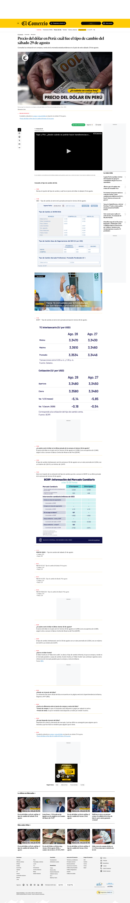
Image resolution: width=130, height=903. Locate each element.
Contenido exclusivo (21, 875)
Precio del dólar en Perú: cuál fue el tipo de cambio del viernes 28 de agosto (78, 816)
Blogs (34, 871)
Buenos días (53, 870)
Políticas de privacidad (72, 867)
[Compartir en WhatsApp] (19, 133)
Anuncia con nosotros (72, 865)
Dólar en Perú (64, 784)
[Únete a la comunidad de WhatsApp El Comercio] (78, 124)
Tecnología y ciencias (38, 861)
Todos (51, 868)
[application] (68, 151)
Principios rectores (71, 861)
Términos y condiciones (72, 859)
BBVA (42, 661)
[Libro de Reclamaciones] (110, 884)
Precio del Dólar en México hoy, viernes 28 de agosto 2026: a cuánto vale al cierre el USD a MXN (53, 848)
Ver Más (82, 784)
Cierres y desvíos (72, 30)
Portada (18, 859)
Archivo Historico (37, 869)
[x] (27, 885)
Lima (17, 879)
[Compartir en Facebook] (19, 137)
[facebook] (23, 885)
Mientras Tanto (53, 877)
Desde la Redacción (54, 871)
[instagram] (31, 885)
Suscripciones (53, 859)
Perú (34, 859)
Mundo (18, 877)
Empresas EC (82, 30)
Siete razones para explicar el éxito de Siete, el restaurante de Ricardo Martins (112, 215)
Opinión (18, 869)
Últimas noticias (20, 861)
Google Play (70, 884)
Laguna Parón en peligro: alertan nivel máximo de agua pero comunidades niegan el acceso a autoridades (113, 179)
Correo (85, 863)
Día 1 (51, 875)
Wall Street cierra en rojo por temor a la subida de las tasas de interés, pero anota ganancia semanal (102, 817)
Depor (85, 867)
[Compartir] (19, 129)
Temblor (65, 30)
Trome (85, 865)
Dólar (57, 784)
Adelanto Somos (54, 873)
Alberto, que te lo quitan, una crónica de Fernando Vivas (112, 187)
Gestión (85, 861)
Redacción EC (39, 128)
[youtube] (35, 885)
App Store (60, 884)
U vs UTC (89, 30)
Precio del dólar (74, 784)
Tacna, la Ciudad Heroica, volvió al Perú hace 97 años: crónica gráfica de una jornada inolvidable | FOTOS (113, 206)
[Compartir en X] (19, 140)
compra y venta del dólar (39, 116)
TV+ (34, 865)
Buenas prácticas (71, 863)
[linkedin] (38, 885)
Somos (18, 873)
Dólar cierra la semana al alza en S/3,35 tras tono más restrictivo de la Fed (103, 848)
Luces (34, 863)
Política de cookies (71, 873)
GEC (85, 859)
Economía (18, 867)
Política (18, 865)
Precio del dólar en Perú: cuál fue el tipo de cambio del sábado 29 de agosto (29, 816)
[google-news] (42, 885)
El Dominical (36, 867)
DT (17, 871)
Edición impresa (37, 873)
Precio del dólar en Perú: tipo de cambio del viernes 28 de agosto (37, 118)
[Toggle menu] (18, 23)
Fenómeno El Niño (48, 30)
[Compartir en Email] (19, 144)
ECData (18, 863)
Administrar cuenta (54, 861)
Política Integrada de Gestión (71, 870)
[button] (68, 151)
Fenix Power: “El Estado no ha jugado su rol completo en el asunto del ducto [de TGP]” (54, 816)
